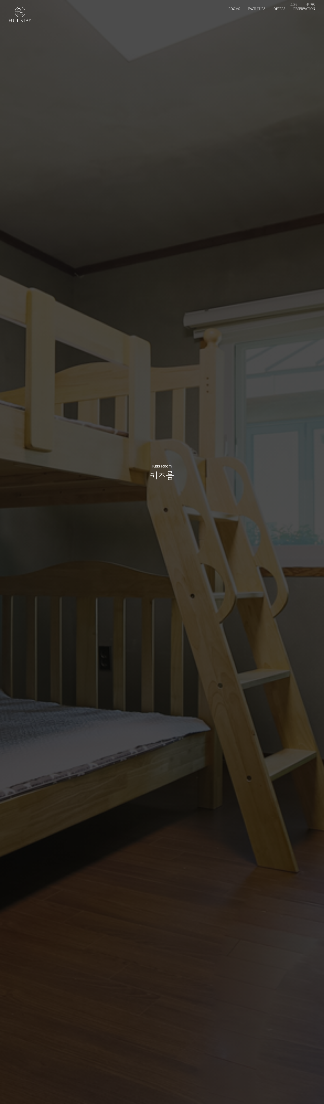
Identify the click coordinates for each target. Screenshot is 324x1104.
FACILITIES (256, 9)
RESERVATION (304, 9)
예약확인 (310, 4)
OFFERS (279, 9)
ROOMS (234, 9)
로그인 (294, 4)
